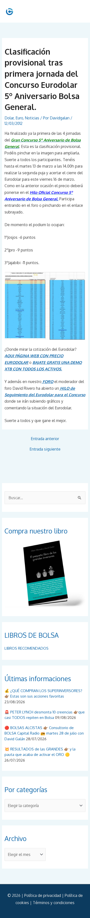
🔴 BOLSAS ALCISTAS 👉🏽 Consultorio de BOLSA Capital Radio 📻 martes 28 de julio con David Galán (44, 733)
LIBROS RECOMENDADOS (26, 648)
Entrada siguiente (45, 449)
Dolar (9, 117)
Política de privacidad (42, 895)
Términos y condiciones (53, 902)
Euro (19, 117)
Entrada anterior (45, 439)
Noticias (32, 117)
